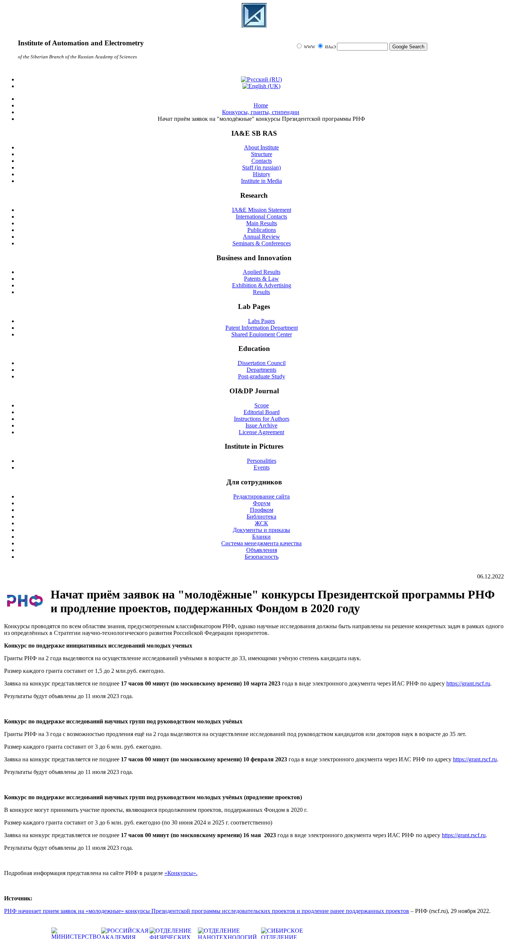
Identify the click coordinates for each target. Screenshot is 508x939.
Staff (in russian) (261, 167)
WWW (310, 47)
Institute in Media (261, 181)
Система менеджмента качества (261, 543)
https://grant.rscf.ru (468, 683)
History (261, 174)
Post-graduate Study (261, 376)
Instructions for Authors (261, 419)
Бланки (261, 536)
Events (262, 467)
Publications (261, 230)
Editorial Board (262, 412)
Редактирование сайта (261, 496)
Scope (261, 405)
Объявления (261, 550)
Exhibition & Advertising (261, 285)
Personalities (261, 461)
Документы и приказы (261, 530)
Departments (261, 370)
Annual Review (261, 236)
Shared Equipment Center (261, 334)
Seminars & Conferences (261, 243)
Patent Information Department (261, 328)
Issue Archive (261, 425)
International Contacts (261, 216)
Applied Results (261, 272)
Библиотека (261, 516)
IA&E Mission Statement (261, 210)
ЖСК (261, 523)
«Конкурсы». (180, 873)
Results (261, 292)
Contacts (261, 161)
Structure (261, 154)
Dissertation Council (262, 363)
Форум (261, 503)
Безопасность (262, 557)
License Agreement (261, 432)
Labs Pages (261, 321)
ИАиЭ (330, 47)
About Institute (261, 147)
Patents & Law (261, 278)
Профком (261, 510)
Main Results (261, 223)
